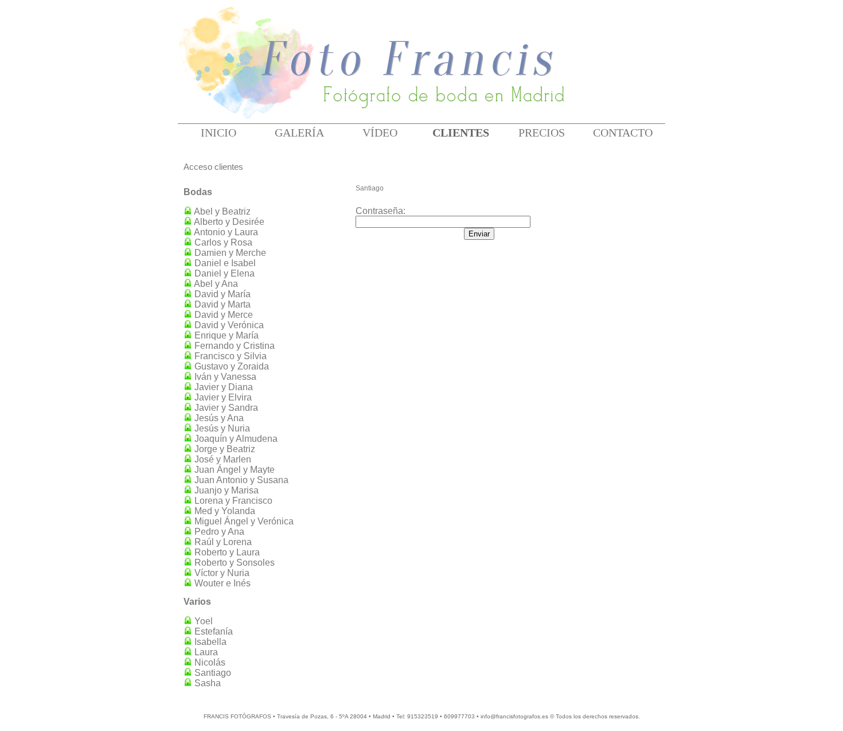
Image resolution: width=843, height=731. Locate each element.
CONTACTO (623, 132)
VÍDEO (379, 132)
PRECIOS (541, 132)
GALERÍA (299, 132)
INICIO (218, 132)
